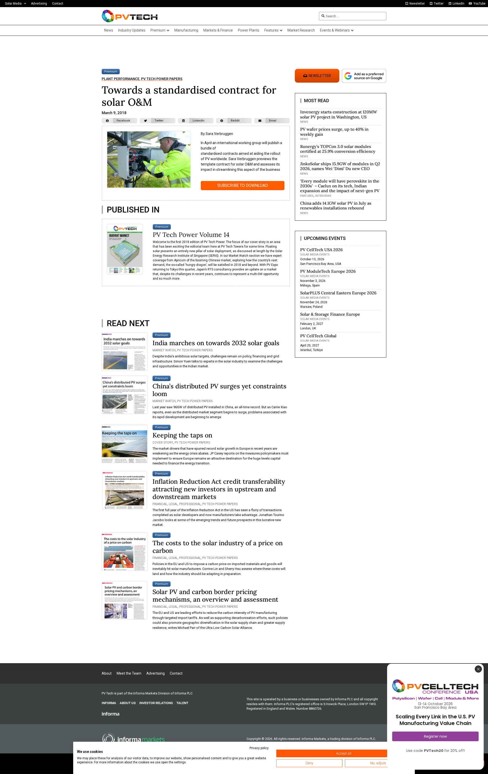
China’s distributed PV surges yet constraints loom (219, 390)
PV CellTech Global (318, 335)
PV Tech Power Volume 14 (191, 235)
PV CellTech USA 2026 (321, 249)
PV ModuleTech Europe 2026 (328, 271)
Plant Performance (121, 79)
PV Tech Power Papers (161, 79)
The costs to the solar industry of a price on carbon (217, 547)
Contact (57, 3)
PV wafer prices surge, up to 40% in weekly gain (334, 131)
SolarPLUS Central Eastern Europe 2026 (338, 292)
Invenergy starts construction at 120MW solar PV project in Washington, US (338, 114)
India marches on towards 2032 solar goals (215, 343)
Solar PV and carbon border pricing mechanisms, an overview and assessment (215, 595)
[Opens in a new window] (110, 713)
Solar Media (13, 3)
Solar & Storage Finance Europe (330, 314)
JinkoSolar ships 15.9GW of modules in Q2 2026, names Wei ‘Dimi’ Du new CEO (340, 166)
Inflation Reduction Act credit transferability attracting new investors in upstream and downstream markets (218, 489)
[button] (119, 120)
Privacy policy (259, 748)
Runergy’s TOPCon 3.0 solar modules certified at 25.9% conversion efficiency (337, 149)
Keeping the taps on (182, 435)
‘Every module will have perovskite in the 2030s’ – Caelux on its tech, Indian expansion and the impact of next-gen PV (339, 185)
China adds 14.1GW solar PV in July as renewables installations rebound (335, 205)
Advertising (39, 3)
